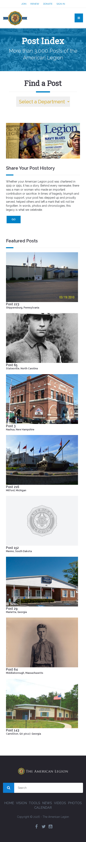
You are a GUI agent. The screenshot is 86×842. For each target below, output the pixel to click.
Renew (34, 3)
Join (23, 3)
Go (14, 219)
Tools (34, 803)
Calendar (43, 808)
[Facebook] (37, 826)
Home (9, 803)
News (47, 803)
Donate (47, 3)
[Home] (15, 18)
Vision (21, 803)
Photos (75, 803)
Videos (60, 803)
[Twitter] (44, 826)
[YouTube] (51, 826)
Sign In (60, 3)
